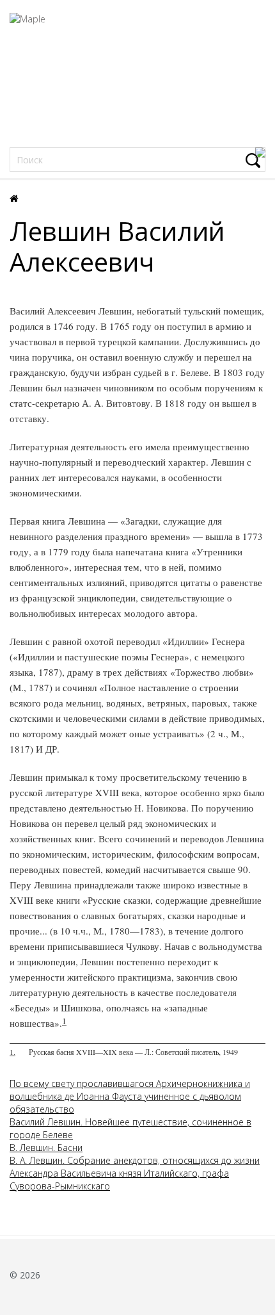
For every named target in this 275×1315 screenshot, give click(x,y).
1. (12, 1052)
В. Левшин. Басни (46, 1147)
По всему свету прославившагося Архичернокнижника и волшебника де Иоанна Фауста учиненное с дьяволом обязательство (130, 1096)
